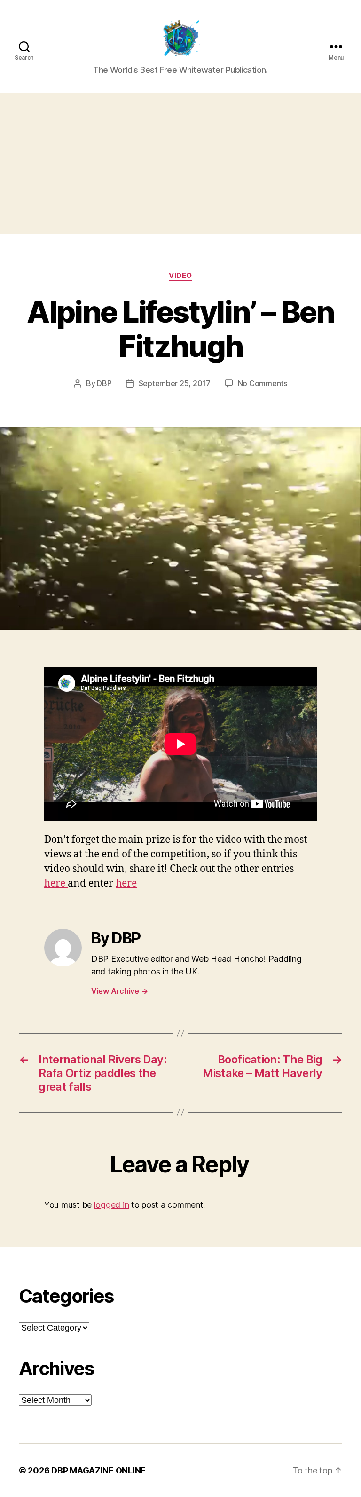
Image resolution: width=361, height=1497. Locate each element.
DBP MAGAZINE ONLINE (98, 1470)
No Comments (262, 383)
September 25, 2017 (175, 383)
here (56, 883)
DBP (104, 383)
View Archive (119, 991)
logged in (111, 1205)
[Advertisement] (180, 163)
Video (180, 275)
